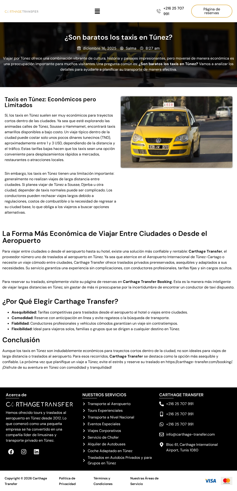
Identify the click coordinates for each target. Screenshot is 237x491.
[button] (97, 11)
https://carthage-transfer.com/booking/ (199, 361)
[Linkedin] (36, 452)
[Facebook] (11, 452)
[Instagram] (24, 452)
